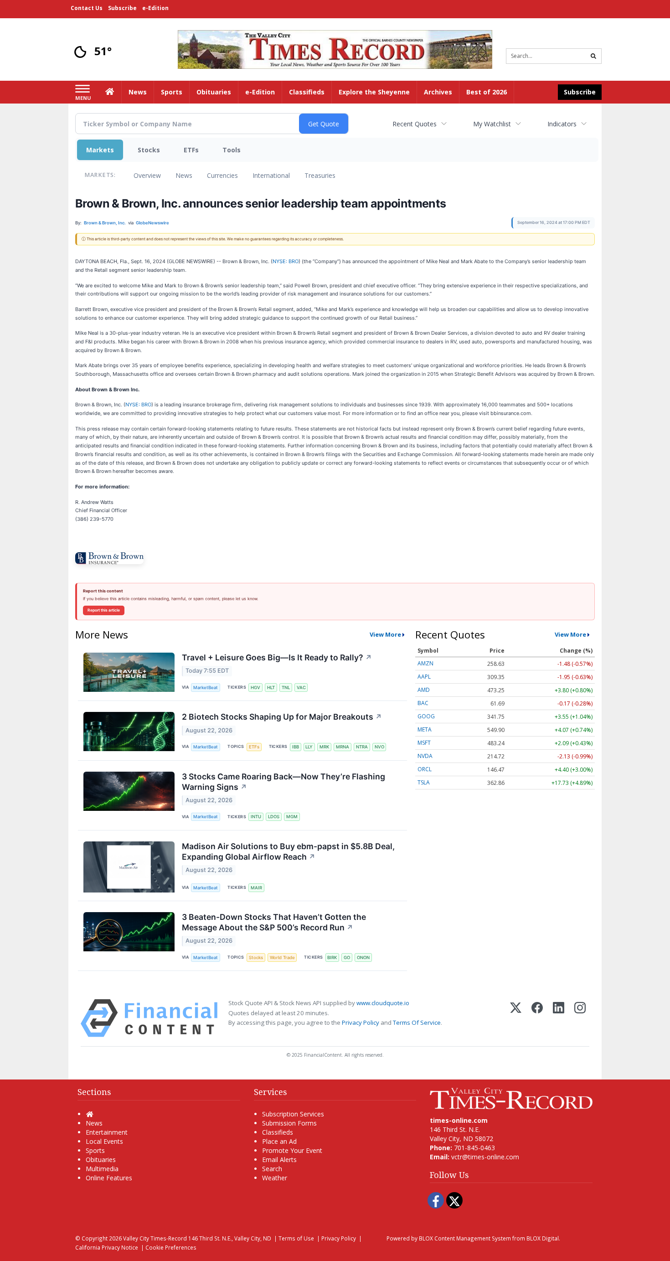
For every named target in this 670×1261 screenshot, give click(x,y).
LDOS (273, 816)
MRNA (342, 746)
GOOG (426, 716)
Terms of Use (296, 1238)
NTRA (362, 746)
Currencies (222, 175)
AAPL (424, 676)
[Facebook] (537, 1018)
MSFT (424, 743)
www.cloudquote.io (382, 1003)
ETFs (191, 149)
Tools (231, 149)
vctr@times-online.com (485, 1156)
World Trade (282, 957)
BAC (422, 703)
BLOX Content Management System (465, 1238)
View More (385, 634)
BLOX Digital (542, 1238)
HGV (255, 687)
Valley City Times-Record (155, 1238)
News (183, 175)
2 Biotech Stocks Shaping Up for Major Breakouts (282, 716)
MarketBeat (205, 687)
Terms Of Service (417, 1022)
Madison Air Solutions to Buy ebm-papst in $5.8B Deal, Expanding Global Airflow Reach (288, 851)
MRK (324, 746)
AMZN (425, 663)
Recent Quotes (414, 123)
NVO (379, 746)
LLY (309, 746)
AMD (423, 690)
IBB (295, 746)
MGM (292, 816)
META (424, 729)
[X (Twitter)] (515, 1018)
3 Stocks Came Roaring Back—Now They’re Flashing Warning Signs (283, 782)
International (271, 175)
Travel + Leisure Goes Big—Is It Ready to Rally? (277, 657)
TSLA (423, 782)
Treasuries (319, 175)
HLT (271, 687)
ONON (363, 957)
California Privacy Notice (106, 1247)
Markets (100, 149)
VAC (301, 687)
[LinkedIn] (558, 1018)
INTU (256, 816)
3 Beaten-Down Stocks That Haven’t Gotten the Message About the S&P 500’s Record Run (274, 922)
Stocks (149, 149)
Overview (147, 175)
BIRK (332, 957)
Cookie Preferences (170, 1247)
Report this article (104, 610)
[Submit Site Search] (593, 56)
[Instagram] (580, 1018)
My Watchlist (492, 123)
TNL (286, 687)
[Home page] (335, 48)
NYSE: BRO (286, 261)
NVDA (425, 756)
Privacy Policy (360, 1022)
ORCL (424, 769)
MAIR (256, 887)
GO (347, 957)
